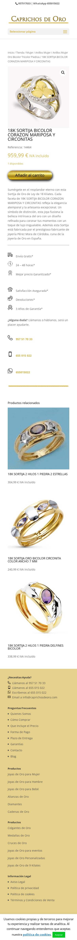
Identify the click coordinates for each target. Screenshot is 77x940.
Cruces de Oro (17, 843)
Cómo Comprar (20, 720)
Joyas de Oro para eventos (25, 850)
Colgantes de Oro (19, 828)
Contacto (16, 750)
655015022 (53, 3)
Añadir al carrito (29, 175)
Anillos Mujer (43, 52)
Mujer (29, 52)
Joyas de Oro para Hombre (25, 782)
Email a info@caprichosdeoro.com (34, 697)
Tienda (20, 52)
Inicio (11, 52)
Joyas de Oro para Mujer (24, 774)
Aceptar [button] (59, 934)
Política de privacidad (24, 888)
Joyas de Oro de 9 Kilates (24, 865)
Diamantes (15, 804)
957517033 (24, 3)
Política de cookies (22, 894)
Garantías (16, 744)
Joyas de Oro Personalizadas (26, 858)
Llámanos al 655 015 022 (28, 688)
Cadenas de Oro (18, 812)
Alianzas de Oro (18, 796)
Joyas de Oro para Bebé (23, 789)
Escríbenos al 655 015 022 (28, 692)
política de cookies (37, 934)
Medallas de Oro (19, 835)
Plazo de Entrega (21, 738)
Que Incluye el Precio (24, 726)
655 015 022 (24, 355)
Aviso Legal (17, 882)
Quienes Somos (20, 714)
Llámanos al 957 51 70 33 (28, 683)
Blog (13, 756)
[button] (63, 72)
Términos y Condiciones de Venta (32, 900)
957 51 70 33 (24, 339)
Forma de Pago (20, 732)
